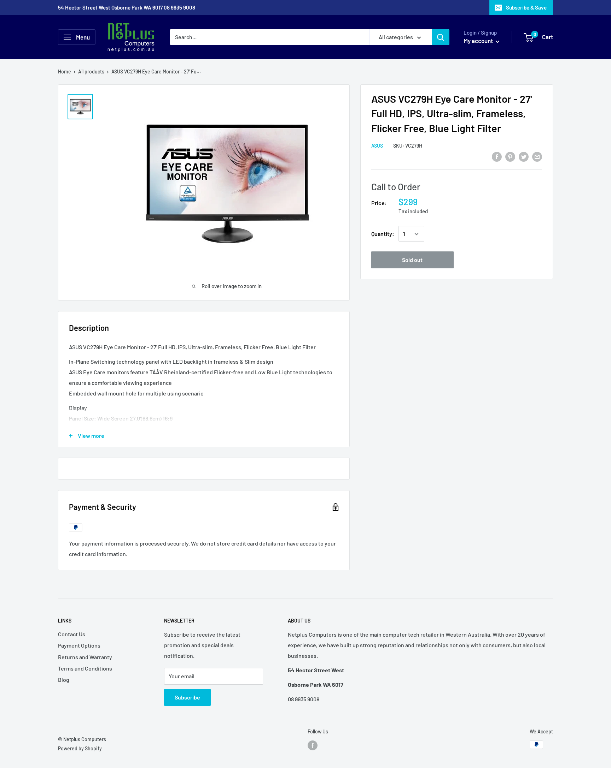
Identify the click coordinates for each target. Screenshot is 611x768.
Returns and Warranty (85, 657)
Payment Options (79, 645)
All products (91, 72)
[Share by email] (537, 156)
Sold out (412, 260)
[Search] (440, 37)
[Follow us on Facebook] (313, 745)
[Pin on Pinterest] (510, 156)
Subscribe (187, 697)
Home (64, 72)
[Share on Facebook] (497, 156)
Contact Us (71, 634)
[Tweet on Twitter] (524, 156)
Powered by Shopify (80, 748)
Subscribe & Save (526, 7)
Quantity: (382, 234)
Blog (63, 679)
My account (479, 40)
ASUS (377, 146)
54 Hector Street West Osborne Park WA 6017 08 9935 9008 (126, 7)
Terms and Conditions (85, 668)
